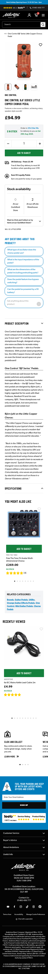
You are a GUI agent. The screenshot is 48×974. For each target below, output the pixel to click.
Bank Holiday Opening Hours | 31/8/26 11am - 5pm (24, 2)
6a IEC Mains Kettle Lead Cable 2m (19, 683)
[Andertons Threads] (33, 906)
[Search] (43, 24)
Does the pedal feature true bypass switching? (23, 281)
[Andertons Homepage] (11, 15)
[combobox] (24, 24)
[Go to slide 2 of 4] (22, 764)
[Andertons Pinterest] (40, 906)
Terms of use (7, 914)
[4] (25, 573)
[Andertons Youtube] (8, 906)
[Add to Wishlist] (39, 509)
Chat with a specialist (25, 919)
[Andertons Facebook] (14, 906)
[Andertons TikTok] (27, 906)
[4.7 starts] (12, 694)
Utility (32, 600)
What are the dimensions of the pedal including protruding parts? (22, 271)
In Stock (10, 569)
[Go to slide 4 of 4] (28, 764)
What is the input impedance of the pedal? (23, 261)
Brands (10, 600)
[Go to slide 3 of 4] (25, 764)
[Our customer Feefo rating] (24, 818)
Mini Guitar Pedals (24, 606)
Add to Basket (24, 153)
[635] (24, 695)
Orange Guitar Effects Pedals (21, 603)
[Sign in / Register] (29, 15)
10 (36, 718)
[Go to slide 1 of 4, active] (20, 764)
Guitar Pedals (21, 600)
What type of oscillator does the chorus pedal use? (21, 251)
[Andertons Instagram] (20, 906)
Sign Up (24, 805)
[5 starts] (14, 573)
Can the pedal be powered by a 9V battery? (23, 291)
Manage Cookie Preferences (35, 914)
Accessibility (18, 914)
